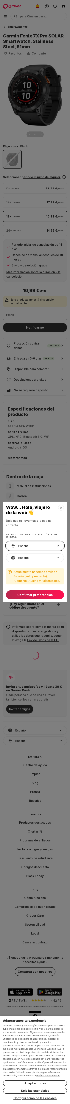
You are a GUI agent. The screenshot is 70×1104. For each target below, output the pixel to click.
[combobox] (35, 545)
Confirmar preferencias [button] (35, 595)
